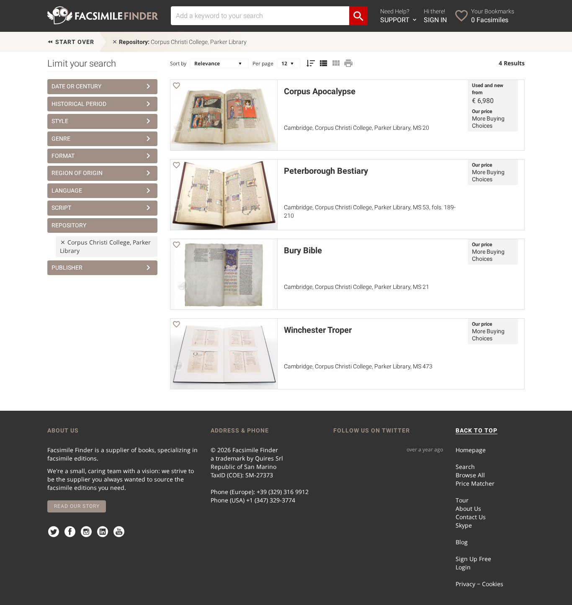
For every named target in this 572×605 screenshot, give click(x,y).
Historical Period (79, 103)
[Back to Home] (102, 15)
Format (63, 155)
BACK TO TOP (476, 430)
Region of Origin (77, 173)
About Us (468, 508)
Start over (74, 42)
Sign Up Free (473, 559)
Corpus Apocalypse (320, 91)
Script (61, 207)
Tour (462, 500)
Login (463, 567)
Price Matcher (475, 483)
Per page (263, 63)
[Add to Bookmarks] (176, 86)
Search (465, 467)
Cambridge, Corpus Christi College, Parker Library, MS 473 (358, 366)
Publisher (67, 267)
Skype (464, 525)
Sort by (178, 63)
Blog (462, 542)
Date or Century (76, 86)
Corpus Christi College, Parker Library (183, 42)
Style (60, 121)
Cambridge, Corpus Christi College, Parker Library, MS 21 (356, 286)
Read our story (77, 506)
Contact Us (471, 517)
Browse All (470, 475)
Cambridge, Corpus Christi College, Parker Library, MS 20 (356, 127)
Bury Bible (303, 250)
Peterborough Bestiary (326, 171)
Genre (61, 138)
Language (67, 190)
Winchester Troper (318, 330)
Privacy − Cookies (479, 584)
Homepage (471, 450)
